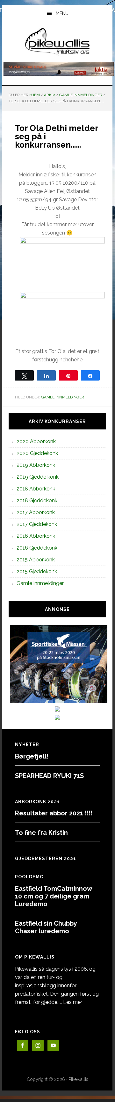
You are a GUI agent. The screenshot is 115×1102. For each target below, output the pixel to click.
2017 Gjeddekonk (37, 524)
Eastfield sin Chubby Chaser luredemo (46, 927)
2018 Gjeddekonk (37, 500)
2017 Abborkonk (36, 512)
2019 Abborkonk (36, 465)
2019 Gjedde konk (38, 477)
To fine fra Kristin (41, 832)
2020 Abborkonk (36, 441)
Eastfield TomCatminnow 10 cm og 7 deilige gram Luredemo (53, 896)
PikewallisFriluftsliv (57, 42)
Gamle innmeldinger (62, 397)
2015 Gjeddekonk (37, 571)
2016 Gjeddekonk (37, 548)
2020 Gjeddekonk (37, 453)
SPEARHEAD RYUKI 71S (49, 776)
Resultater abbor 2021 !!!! (53, 813)
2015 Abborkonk (36, 560)
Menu (62, 13)
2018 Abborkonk (36, 489)
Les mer (72, 1002)
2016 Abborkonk (36, 536)
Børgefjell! (31, 756)
